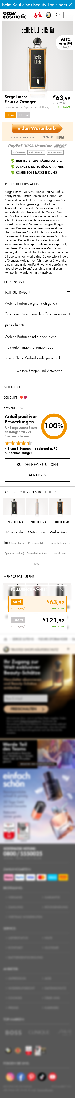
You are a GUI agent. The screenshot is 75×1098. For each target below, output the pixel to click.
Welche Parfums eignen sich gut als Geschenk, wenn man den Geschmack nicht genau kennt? (37, 314)
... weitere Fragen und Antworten (37, 370)
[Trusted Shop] (48, 15)
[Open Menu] (16, 15)
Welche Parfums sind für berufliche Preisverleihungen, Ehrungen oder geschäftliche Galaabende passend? (32, 347)
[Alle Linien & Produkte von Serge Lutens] (37, 29)
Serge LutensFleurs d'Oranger (20, 99)
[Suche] (58, 15)
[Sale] (38, 15)
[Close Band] (70, 4)
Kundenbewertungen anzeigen (37, 469)
